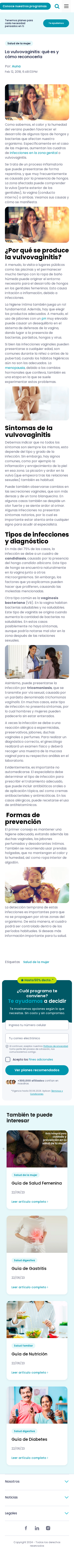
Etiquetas (12, 962)
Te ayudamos (56, 23)
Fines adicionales (41, 1059)
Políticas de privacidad (55, 1046)
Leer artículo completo (29, 1202)
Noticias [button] (11, 1497)
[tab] (37, 1481)
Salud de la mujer (36, 962)
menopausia (15, 367)
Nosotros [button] (12, 1481)
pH (44, 318)
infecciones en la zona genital (34, 152)
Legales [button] (11, 1513)
